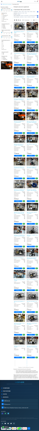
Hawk (3, 18)
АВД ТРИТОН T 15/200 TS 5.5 (32, 144)
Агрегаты (19, 14)
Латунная (4, 58)
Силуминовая (5, 59)
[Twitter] (11, 423)
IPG (3, 20)
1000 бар (20, 11)
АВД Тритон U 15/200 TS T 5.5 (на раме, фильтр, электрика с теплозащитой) (19, 167)
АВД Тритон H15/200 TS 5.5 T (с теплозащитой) (19, 122)
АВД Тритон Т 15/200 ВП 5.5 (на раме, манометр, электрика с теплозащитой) (19, 190)
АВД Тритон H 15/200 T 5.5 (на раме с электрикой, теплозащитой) (19, 324)
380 (3, 54)
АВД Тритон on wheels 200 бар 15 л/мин (19, 280)
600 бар (34, 11)
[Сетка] (15, 20)
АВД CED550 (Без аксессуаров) (32, 31)
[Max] (2, 413)
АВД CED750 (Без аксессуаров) (19, 53)
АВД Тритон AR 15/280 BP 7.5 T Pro (19, 302)
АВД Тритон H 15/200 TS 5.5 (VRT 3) (31, 99)
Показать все (4, 21)
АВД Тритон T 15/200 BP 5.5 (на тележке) (32, 235)
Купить (18, 42)
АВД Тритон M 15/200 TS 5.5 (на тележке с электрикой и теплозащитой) (32, 122)
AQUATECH (4, 16)
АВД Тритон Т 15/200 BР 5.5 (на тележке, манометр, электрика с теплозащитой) (19, 235)
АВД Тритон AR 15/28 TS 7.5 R (32, 301)
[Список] (16, 20)
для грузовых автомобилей (33, 15)
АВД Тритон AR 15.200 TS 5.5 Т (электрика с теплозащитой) (32, 346)
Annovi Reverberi (5, 15)
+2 (37, 15)
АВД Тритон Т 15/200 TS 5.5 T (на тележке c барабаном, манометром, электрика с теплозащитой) (32, 167)
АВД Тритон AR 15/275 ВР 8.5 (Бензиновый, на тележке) (32, 258)
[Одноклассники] (14, 423)
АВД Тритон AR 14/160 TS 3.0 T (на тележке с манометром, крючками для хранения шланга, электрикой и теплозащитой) (32, 54)
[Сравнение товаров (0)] (20, 20)
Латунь (4, 57)
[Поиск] (35, 1)
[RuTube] (8, 423)
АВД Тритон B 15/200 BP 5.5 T (32, 279)
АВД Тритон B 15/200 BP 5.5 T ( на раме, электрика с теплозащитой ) (32, 77)
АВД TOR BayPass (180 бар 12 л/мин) (19, 32)
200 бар (23, 11)
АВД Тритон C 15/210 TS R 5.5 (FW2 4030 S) (32, 324)
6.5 (3, 46)
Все (3, 14)
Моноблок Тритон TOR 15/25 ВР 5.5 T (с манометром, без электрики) (19, 213)
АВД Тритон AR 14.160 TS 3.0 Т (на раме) (19, 346)
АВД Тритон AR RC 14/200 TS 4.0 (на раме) (32, 213)
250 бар (26, 11)
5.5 (3, 45)
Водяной (22, 15)
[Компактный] (18, 20)
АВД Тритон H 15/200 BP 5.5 (19, 257)
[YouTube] (5, 423)
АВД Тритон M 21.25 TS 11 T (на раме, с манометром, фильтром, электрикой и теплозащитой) (19, 145)
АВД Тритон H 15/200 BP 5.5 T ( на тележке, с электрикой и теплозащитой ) (19, 99)
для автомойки (26, 15)
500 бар (31, 11)
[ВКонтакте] (2, 423)
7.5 (3, 48)
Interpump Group (5, 19)
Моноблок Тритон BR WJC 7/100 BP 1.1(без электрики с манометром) (32, 190)
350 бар (28, 11)
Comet (4, 17)
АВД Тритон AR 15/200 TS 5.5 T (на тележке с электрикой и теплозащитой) (19, 77)
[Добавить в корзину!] (24, 42)
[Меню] (2, 1)
